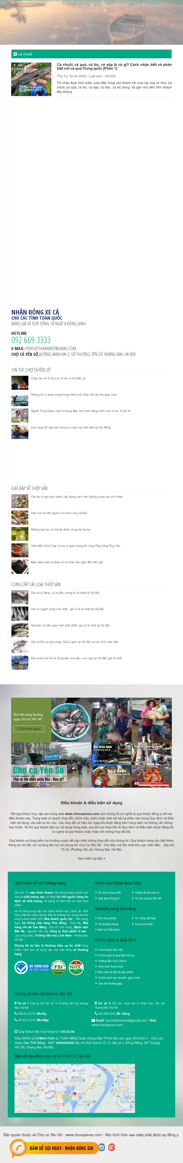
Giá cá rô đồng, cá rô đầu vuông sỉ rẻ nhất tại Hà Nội (65, 592)
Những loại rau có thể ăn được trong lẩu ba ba (60, 529)
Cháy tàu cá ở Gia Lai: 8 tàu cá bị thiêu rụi (58, 378)
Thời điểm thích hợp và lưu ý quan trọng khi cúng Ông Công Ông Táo (75, 546)
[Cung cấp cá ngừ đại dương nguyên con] (152, 753)
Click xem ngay (29, 729)
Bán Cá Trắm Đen (109, 929)
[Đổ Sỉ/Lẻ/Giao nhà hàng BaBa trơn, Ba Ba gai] (112, 776)
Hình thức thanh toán (110, 966)
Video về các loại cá (147, 892)
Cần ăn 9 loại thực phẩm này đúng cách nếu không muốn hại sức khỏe (77, 496)
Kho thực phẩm (107, 918)
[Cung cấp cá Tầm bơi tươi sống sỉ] (112, 753)
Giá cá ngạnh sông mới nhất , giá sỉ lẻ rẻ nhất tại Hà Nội (67, 609)
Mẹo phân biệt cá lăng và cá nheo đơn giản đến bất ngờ (67, 562)
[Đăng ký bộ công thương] (32, 967)
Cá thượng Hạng (108, 924)
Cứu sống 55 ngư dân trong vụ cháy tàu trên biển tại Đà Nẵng (70, 427)
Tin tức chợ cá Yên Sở (148, 898)
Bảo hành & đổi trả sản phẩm (115, 972)
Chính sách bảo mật (110, 949)
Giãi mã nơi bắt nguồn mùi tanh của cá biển (59, 513)
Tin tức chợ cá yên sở (30, 369)
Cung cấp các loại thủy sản (36, 584)
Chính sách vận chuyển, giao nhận (119, 977)
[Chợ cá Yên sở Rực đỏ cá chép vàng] (152, 776)
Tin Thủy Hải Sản (145, 918)
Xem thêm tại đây (91, 858)
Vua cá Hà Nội (144, 924)
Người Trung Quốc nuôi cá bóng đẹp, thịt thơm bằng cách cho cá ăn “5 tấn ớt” (81, 411)
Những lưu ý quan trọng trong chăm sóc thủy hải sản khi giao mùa (73, 394)
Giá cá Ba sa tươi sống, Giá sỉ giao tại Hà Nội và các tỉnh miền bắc (75, 642)
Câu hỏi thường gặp (110, 983)
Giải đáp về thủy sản (29, 488)
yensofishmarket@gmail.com (51, 348)
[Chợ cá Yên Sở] (51, 764)
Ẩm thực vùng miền (109, 892)
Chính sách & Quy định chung (116, 955)
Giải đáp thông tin (109, 898)
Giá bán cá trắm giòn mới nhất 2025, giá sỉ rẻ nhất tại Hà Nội (70, 625)
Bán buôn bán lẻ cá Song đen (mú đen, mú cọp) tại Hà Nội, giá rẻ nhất (76, 658)
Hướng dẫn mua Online (112, 961)
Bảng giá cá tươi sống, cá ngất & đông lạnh (48, 323)
